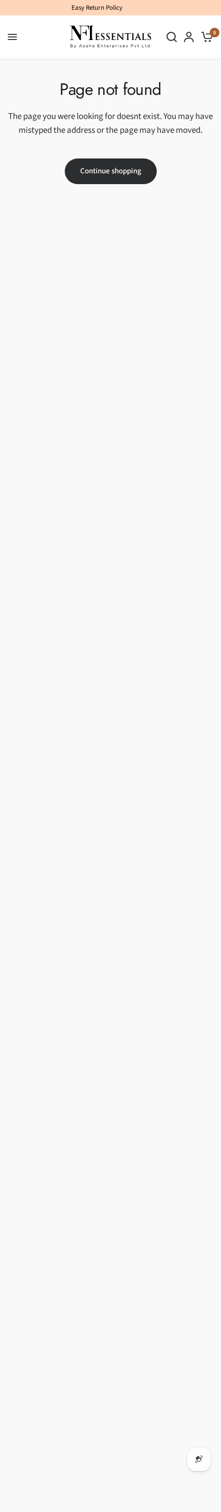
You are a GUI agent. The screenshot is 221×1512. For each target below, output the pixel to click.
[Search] (171, 36)
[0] (205, 36)
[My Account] (188, 36)
